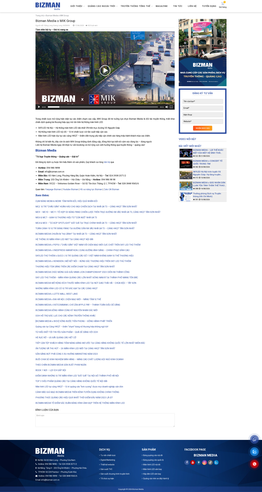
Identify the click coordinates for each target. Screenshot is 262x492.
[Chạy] (39, 107)
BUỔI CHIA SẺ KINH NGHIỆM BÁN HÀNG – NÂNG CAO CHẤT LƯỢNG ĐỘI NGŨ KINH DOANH (79, 359)
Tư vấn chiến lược (108, 455)
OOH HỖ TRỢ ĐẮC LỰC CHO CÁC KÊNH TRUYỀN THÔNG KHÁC (65, 315)
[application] (105, 70)
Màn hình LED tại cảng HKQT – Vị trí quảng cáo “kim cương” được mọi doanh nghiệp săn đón (79, 386)
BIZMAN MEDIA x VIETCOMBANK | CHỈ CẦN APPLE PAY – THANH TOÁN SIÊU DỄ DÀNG (77, 304)
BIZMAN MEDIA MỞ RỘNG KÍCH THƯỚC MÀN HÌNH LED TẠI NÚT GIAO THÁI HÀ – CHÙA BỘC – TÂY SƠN (85, 283)
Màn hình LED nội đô (151, 464)
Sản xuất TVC (106, 469)
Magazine (162, 6)
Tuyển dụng (209, 6)
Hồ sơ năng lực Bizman (91, 189)
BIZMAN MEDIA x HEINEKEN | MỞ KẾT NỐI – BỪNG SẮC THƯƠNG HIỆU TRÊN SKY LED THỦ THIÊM (83, 261)
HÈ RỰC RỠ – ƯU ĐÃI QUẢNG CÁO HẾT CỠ (55, 337)
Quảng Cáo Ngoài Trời (101, 6)
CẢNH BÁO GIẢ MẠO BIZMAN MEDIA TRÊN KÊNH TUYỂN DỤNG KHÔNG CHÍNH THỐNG (77, 392)
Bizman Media (138, 489)
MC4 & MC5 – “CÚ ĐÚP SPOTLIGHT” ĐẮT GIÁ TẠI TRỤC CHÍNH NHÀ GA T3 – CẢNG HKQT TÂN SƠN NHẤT (86, 223)
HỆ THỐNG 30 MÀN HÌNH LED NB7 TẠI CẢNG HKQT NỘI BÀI (64, 239)
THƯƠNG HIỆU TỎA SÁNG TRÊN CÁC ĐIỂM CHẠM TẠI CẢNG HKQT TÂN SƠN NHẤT (75, 266)
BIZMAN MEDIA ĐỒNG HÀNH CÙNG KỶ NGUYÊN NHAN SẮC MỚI (66, 310)
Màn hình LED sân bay (152, 469)
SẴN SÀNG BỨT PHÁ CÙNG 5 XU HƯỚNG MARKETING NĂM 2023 (66, 354)
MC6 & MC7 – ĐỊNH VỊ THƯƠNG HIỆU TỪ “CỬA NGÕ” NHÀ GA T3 (66, 217)
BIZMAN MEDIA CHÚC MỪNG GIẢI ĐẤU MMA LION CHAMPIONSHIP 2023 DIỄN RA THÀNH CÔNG (82, 272)
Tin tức (177, 6)
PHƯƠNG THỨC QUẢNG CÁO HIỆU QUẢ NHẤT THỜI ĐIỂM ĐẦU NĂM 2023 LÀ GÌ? (74, 397)
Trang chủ (39, 15)
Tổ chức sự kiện (107, 478)
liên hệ (107, 162)
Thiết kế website (107, 464)
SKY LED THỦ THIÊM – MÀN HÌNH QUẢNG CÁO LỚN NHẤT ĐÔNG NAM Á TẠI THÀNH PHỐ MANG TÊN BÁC (86, 277)
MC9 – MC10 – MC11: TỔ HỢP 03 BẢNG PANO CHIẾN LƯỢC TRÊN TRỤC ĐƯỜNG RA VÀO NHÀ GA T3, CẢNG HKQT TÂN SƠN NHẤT (97, 212)
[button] (105, 70)
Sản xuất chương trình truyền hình (115, 474)
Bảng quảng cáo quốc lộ (153, 460)
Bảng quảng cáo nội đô (153, 455)
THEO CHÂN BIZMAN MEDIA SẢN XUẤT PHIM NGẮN (60, 365)
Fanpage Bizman (53, 189)
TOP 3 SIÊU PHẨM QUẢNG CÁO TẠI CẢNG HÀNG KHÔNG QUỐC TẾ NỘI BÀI (71, 381)
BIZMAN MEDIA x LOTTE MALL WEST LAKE (56, 294)
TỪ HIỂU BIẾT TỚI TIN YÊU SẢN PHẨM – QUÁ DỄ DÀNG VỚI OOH (66, 332)
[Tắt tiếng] (166, 107)
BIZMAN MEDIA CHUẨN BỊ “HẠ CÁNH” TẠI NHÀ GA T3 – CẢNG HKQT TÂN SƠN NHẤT (76, 234)
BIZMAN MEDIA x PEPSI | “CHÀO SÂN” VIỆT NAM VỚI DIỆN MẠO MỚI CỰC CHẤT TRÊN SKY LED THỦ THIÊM (87, 244)
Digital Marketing (108, 460)
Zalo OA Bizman (111, 189)
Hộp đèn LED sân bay (152, 474)
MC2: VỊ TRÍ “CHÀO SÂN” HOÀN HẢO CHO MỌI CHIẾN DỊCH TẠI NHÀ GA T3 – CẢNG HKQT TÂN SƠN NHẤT (86, 206)
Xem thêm (41, 195)
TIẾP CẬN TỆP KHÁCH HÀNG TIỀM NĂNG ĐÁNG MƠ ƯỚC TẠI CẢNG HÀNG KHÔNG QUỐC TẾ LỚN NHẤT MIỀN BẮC (90, 343)
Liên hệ (192, 6)
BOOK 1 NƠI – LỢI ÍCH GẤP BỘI (50, 370)
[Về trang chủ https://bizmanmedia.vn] (47, 6)
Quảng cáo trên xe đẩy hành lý (156, 478)
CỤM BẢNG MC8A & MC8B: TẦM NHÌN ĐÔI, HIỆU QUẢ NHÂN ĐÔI (66, 201)
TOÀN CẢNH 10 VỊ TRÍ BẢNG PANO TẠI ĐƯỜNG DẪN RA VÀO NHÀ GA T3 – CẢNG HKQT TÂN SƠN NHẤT (85, 228)
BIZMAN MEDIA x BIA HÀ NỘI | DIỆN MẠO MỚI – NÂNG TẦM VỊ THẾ (68, 299)
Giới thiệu (76, 6)
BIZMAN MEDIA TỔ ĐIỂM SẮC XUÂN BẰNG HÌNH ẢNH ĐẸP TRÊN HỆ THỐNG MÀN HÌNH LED (80, 403)
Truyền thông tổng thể (135, 6)
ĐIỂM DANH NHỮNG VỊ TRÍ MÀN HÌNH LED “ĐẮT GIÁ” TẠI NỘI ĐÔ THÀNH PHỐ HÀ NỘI (77, 375)
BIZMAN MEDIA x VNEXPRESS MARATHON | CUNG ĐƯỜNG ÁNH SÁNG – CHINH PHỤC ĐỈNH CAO (82, 250)
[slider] (103, 107)
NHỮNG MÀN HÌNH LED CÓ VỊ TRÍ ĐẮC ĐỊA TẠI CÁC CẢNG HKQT (66, 288)
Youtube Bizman (70, 189)
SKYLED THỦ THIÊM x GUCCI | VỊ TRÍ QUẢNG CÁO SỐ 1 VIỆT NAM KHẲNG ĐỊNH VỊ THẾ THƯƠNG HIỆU (84, 255)
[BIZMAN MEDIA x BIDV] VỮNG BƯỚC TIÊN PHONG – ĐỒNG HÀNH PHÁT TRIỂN (73, 321)
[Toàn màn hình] (171, 107)
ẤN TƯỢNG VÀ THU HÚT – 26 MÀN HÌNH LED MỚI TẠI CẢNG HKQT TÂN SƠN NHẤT (75, 348)
